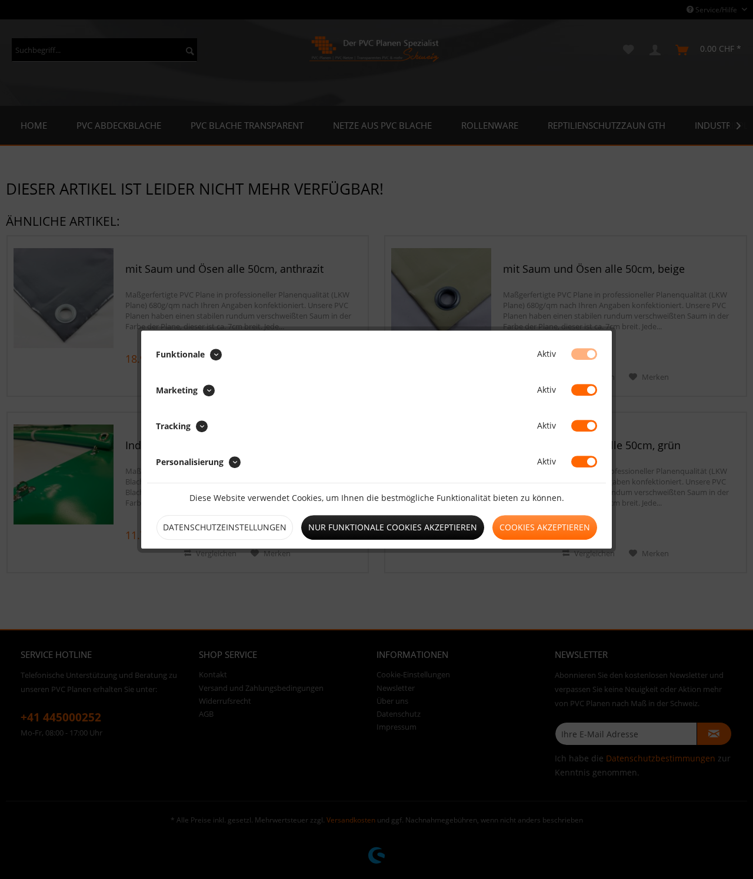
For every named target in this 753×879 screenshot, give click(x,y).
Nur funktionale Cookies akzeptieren (392, 527)
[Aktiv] (584, 354)
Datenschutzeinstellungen (224, 527)
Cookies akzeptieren (544, 527)
